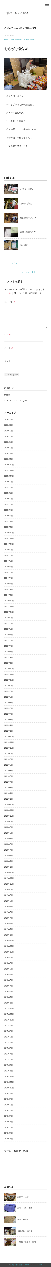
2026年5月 (8, 436)
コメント (9, 301)
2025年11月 (9, 470)
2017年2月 (8, 1065)
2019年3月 (8, 923)
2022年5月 (8, 708)
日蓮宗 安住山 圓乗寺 (17, 1265)
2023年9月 (8, 618)
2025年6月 (8, 499)
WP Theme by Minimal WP (33, 1265)
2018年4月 (8, 986)
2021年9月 (8, 754)
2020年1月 (8, 867)
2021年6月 (8, 771)
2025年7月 (8, 493)
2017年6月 (8, 1042)
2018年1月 (8, 1003)
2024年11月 (9, 538)
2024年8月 (8, 555)
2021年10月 (9, 748)
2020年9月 (8, 822)
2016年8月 (8, 1099)
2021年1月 (8, 799)
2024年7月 (8, 561)
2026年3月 (8, 448)
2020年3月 (8, 856)
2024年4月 (8, 578)
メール (8, 348)
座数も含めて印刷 (28, 232)
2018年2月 (8, 997)
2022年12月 (9, 669)
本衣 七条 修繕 (24, 1208)
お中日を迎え (26, 203)
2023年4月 (8, 646)
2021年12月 (9, 737)
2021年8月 (8, 759)
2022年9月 (8, 686)
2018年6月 (8, 974)
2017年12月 (9, 1008)
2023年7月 (8, 629)
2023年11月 (9, 606)
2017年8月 (8, 1031)
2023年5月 (8, 640)
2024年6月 (8, 567)
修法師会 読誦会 (24, 1231)
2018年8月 (8, 963)
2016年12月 (9, 1076)
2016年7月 (8, 1105)
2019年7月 (8, 901)
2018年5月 (8, 980)
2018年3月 (8, 991)
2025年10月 (9, 476)
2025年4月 (8, 510)
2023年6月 (8, 635)
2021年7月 (8, 765)
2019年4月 (8, 918)
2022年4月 (8, 714)
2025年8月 (8, 487)
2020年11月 (9, 810)
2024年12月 (9, 533)
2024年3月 (8, 584)
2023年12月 (9, 601)
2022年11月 (9, 674)
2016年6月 (8, 1110)
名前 (7, 334)
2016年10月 (9, 1088)
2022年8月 (8, 691)
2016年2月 (8, 1133)
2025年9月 (8, 482)
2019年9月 (8, 890)
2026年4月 (8, 442)
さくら (14, 263)
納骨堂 (7, 395)
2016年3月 (8, 1127)
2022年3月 (8, 720)
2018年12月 (9, 940)
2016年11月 (9, 1082)
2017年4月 (8, 1054)
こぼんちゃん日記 (13, 28)
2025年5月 (8, 504)
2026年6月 (8, 431)
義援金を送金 (22, 1219)
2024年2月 (8, 589)
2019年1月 (8, 935)
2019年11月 (9, 878)
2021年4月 (8, 782)
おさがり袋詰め (29, 39)
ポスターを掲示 (27, 189)
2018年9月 (8, 957)
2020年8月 (8, 827)
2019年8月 (8, 895)
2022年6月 (8, 703)
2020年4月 (8, 850)
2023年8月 (8, 623)
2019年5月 (8, 912)
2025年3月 (8, 516)
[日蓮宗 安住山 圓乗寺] (25, 12)
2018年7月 (8, 969)
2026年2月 (8, 453)
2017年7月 (8, 1037)
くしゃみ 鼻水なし (31, 272)
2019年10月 (9, 884)
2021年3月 (8, 788)
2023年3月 (8, 652)
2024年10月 (9, 544)
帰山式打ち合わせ (28, 218)
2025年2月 (8, 521)
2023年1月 (8, 663)
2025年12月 (9, 465)
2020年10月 (9, 816)
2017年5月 (8, 1048)
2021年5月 (8, 776)
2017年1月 (8, 1071)
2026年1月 (8, 459)
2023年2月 (8, 657)
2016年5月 (8, 1116)
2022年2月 (8, 725)
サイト (7, 361)
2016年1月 (8, 1139)
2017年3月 (8, 1059)
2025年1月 (8, 527)
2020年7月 (8, 833)
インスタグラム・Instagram (15, 400)
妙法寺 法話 (22, 1197)
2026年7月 (8, 425)
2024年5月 (8, 572)
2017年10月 (9, 1020)
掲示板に (24, 245)
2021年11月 (9, 742)
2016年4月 (8, 1122)
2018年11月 (9, 946)
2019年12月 (9, 873)
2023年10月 (9, 612)
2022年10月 (9, 680)
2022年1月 (8, 731)
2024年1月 (8, 595)
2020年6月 (8, 839)
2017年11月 (9, 1014)
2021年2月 (8, 793)
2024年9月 (8, 550)
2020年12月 (9, 805)
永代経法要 (31, 28)
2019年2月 (8, 929)
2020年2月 (8, 861)
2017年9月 (8, 1025)
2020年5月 (8, 844)
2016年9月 (8, 1093)
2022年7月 (8, 697)
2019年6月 (8, 907)
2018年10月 (9, 952)
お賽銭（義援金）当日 (26, 1242)
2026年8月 (8, 419)
